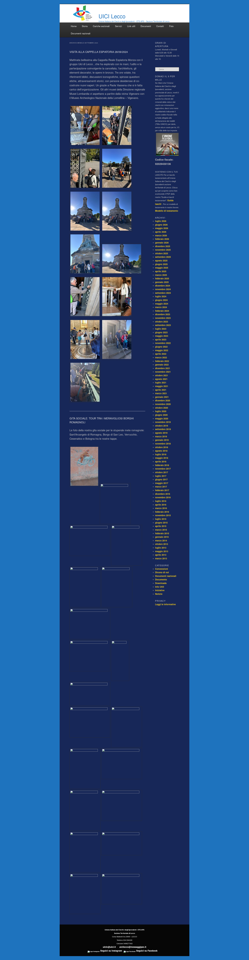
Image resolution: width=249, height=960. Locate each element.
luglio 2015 (160, 518)
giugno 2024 (161, 300)
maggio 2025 (161, 267)
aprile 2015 (160, 526)
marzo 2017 (161, 486)
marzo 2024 (161, 307)
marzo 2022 (161, 357)
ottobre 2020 (161, 407)
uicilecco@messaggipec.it (132, 946)
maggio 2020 (161, 418)
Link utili (131, 26)
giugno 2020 (161, 414)
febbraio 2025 (162, 278)
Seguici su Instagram (111, 950)
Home (74, 26)
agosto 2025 (161, 260)
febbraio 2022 (162, 361)
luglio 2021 (160, 382)
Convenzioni (161, 568)
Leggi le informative (165, 604)
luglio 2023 (160, 328)
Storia (85, 26)
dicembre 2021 (162, 368)
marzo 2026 (161, 235)
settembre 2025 (163, 256)
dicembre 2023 (162, 314)
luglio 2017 (160, 475)
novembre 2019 (163, 422)
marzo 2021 (161, 393)
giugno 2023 (161, 332)
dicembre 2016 (162, 493)
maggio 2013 (161, 551)
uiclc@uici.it (109, 946)
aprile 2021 (160, 389)
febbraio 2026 (162, 238)
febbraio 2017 (162, 490)
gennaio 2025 (162, 282)
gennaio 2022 (162, 364)
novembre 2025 (163, 249)
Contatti (160, 26)
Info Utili (159, 586)
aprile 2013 (160, 554)
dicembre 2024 (162, 285)
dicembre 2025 (162, 246)
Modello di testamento (166, 210)
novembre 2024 (163, 289)
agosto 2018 (161, 450)
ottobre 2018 (161, 447)
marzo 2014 (161, 540)
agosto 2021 (161, 379)
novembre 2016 (163, 497)
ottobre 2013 (161, 544)
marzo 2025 (161, 274)
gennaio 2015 (162, 536)
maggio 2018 (161, 457)
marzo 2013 (161, 558)
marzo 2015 (161, 529)
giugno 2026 (161, 224)
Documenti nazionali (80, 33)
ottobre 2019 (161, 425)
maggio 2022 (161, 350)
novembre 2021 (163, 371)
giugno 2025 (161, 264)
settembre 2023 (163, 325)
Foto (171, 26)
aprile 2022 (160, 353)
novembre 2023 (163, 317)
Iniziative (159, 590)
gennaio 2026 (162, 242)
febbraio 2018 (162, 465)
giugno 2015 (161, 522)
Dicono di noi (162, 572)
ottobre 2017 (161, 472)
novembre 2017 (163, 468)
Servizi (118, 26)
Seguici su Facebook (146, 950)
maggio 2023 (161, 335)
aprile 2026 (160, 231)
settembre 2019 (163, 429)
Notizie (158, 593)
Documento (161, 579)
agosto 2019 (161, 432)
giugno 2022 (161, 346)
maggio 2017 (161, 483)
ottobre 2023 (161, 321)
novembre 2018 (163, 443)
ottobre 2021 (161, 375)
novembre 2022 (163, 343)
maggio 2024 (161, 303)
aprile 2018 (160, 461)
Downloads (161, 583)
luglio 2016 (160, 501)
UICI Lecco (112, 16)
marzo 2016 (161, 508)
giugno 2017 (161, 479)
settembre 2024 (163, 292)
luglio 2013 (160, 547)
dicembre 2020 (162, 400)
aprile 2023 (160, 339)
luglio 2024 (160, 296)
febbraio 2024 (162, 310)
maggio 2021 (161, 386)
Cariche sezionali (101, 26)
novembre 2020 (163, 404)
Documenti (146, 26)
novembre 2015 (163, 515)
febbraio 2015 (162, 533)
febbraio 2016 (162, 511)
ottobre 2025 (161, 253)
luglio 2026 (160, 221)
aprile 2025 (160, 271)
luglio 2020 (160, 411)
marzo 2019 (161, 436)
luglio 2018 (160, 454)
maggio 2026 (161, 228)
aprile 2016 (160, 504)
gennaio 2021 (162, 396)
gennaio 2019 (162, 439)
